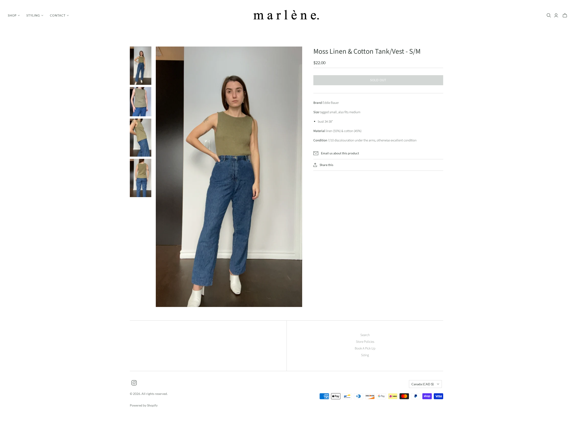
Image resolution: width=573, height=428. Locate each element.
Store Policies (365, 341)
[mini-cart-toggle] (565, 15)
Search (365, 335)
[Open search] (549, 15)
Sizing (365, 355)
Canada (422, 384)
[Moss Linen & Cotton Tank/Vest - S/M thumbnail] (140, 66)
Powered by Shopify (144, 405)
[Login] (556, 15)
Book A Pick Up (365, 348)
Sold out (378, 80)
